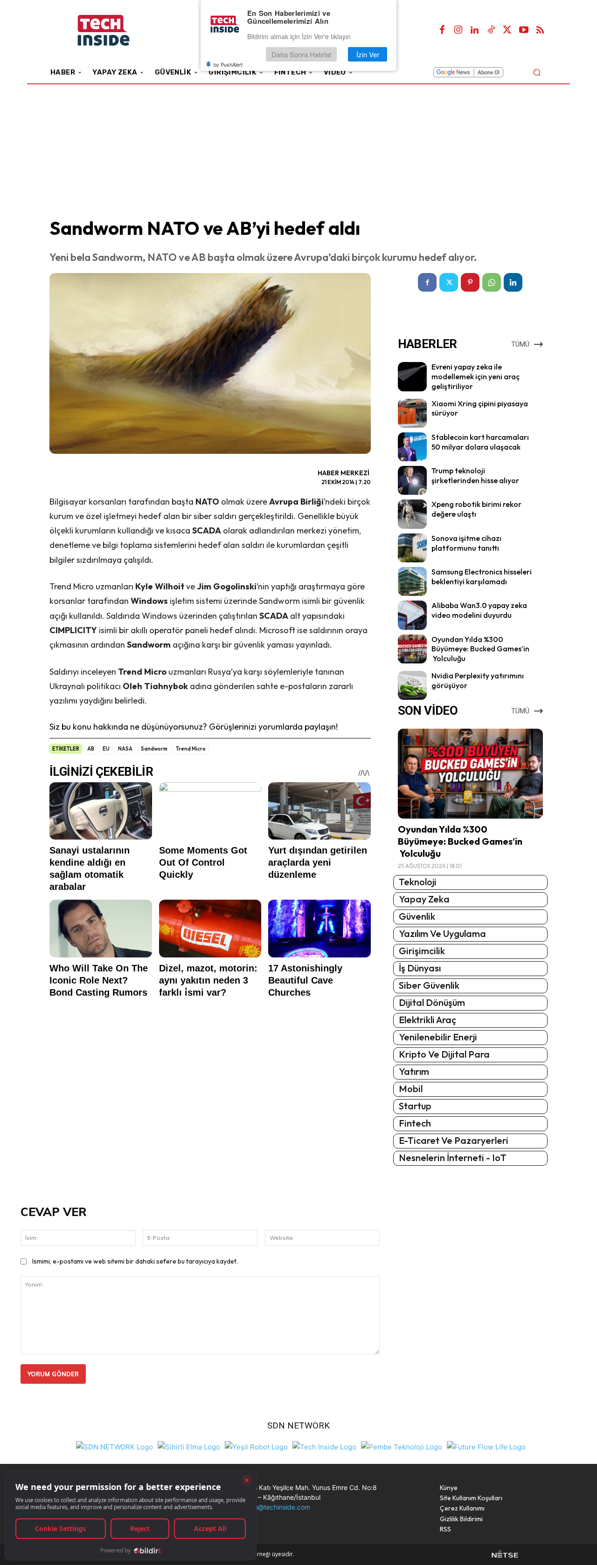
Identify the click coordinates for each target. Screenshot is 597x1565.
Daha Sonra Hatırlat (301, 54)
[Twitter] (507, 30)
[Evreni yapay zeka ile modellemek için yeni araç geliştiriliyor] (412, 376)
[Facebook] (442, 30)
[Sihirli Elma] (189, 1446)
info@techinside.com (278, 1507)
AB (90, 748)
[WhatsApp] (491, 282)
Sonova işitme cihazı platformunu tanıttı (466, 543)
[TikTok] (491, 30)
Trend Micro (191, 748)
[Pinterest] (470, 282)
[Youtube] (523, 30)
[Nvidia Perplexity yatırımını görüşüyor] (412, 685)
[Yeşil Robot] (256, 1446)
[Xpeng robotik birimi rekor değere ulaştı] (412, 513)
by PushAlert (228, 64)
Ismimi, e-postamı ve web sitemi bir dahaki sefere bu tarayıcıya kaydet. (135, 1261)
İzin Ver (367, 54)
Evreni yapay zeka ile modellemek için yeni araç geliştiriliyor (475, 376)
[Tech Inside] (324, 1446)
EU (106, 748)
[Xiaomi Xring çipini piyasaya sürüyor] (412, 413)
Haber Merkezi (343, 473)
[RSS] (540, 30)
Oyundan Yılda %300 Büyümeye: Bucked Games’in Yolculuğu (480, 649)
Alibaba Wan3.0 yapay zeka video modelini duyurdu (479, 610)
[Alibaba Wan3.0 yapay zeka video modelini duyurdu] (412, 615)
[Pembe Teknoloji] (401, 1446)
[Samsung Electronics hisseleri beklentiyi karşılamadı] (412, 581)
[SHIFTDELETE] (114, 1446)
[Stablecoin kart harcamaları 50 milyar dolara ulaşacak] (412, 446)
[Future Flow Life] (486, 1446)
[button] (537, 72)
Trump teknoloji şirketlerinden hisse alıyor (475, 475)
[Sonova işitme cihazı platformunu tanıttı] (412, 547)
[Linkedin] (474, 30)
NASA (125, 748)
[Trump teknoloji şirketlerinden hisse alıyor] (412, 480)
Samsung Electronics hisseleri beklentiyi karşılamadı (481, 576)
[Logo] (116, 30)
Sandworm (154, 748)
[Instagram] (458, 30)
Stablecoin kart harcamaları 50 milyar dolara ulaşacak (480, 441)
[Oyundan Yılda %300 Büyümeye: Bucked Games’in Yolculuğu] (412, 649)
